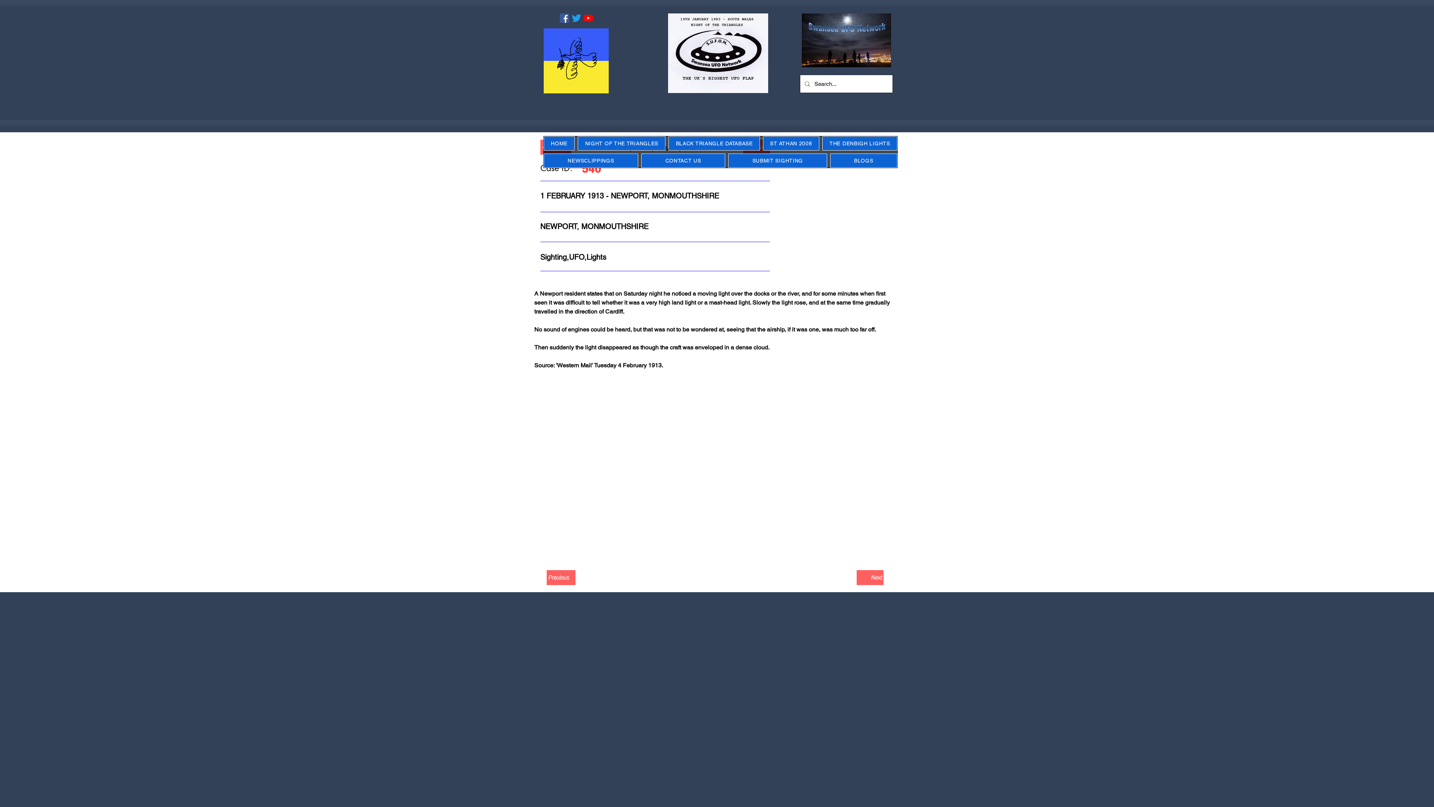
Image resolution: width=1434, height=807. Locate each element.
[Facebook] (564, 18)
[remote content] (717, 472)
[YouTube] (588, 18)
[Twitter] (576, 18)
